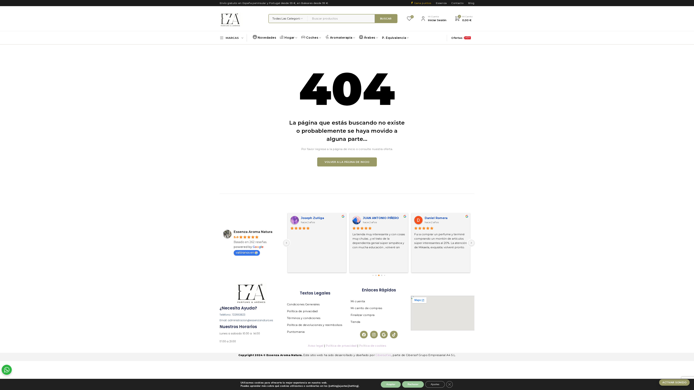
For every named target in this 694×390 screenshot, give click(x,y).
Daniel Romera (436, 218)
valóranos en (245, 252)
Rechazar (413, 384)
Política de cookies (372, 345)
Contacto (457, 3)
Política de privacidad (302, 311)
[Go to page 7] (379, 275)
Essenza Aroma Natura (253, 232)
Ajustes (435, 384)
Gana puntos (422, 3)
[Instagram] (374, 334)
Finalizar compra (362, 315)
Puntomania (296, 331)
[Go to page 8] (381, 275)
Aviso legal (315, 345)
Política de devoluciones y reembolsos (314, 325)
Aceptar (390, 384)
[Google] (384, 334)
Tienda (355, 322)
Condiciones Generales (303, 304)
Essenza (441, 3)
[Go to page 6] (376, 275)
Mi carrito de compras (366, 308)
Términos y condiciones (303, 318)
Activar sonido (674, 382)
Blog (471, 3)
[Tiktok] (394, 334)
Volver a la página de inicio (347, 162)
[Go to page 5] (373, 275)
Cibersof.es (383, 355)
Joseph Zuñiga (312, 218)
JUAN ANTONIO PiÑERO (381, 218)
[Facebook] (364, 334)
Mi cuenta (358, 301)
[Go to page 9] (384, 275)
